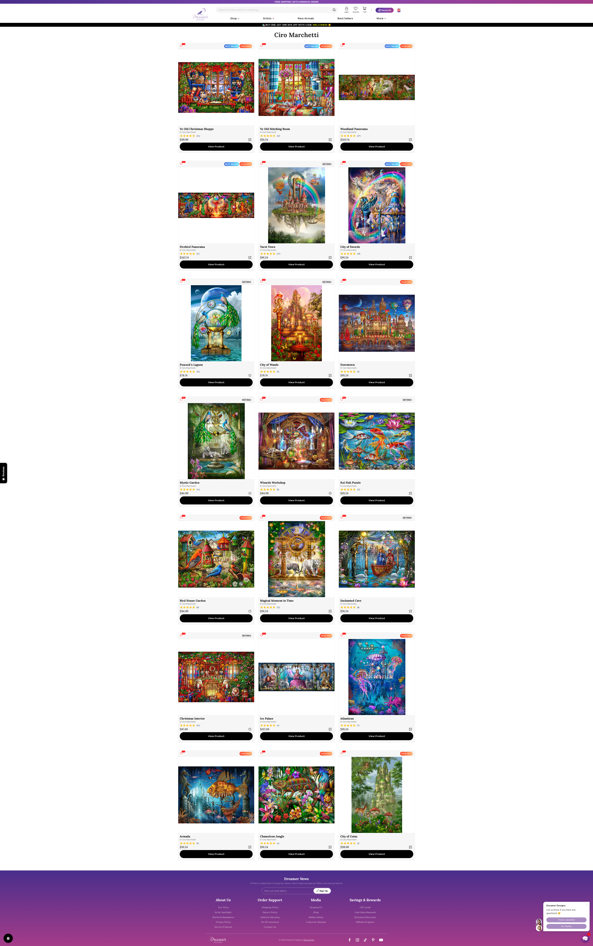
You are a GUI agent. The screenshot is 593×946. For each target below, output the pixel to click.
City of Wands (269, 364)
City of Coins (348, 836)
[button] (585, 938)
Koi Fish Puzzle (350, 482)
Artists (267, 18)
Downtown (347, 364)
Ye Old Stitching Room (275, 129)
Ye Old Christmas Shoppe (197, 129)
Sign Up (324, 891)
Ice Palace (266, 718)
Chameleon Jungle (272, 836)
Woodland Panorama (354, 129)
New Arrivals (306, 18)
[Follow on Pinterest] (373, 940)
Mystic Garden (189, 482)
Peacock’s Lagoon (191, 364)
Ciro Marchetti (189, 132)
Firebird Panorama (192, 247)
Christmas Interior (192, 718)
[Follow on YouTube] (381, 940)
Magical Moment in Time (277, 600)
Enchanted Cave (350, 600)
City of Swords (350, 247)
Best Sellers (345, 18)
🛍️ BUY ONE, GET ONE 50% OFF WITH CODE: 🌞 (296, 24)
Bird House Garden (193, 600)
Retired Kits (309, 940)
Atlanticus (347, 718)
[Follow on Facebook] (349, 940)
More (380, 18)
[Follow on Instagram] (357, 940)
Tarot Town (267, 247)
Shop (233, 18)
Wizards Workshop (272, 482)
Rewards (386, 10)
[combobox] (277, 10)
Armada (185, 836)
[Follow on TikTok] (365, 940)
